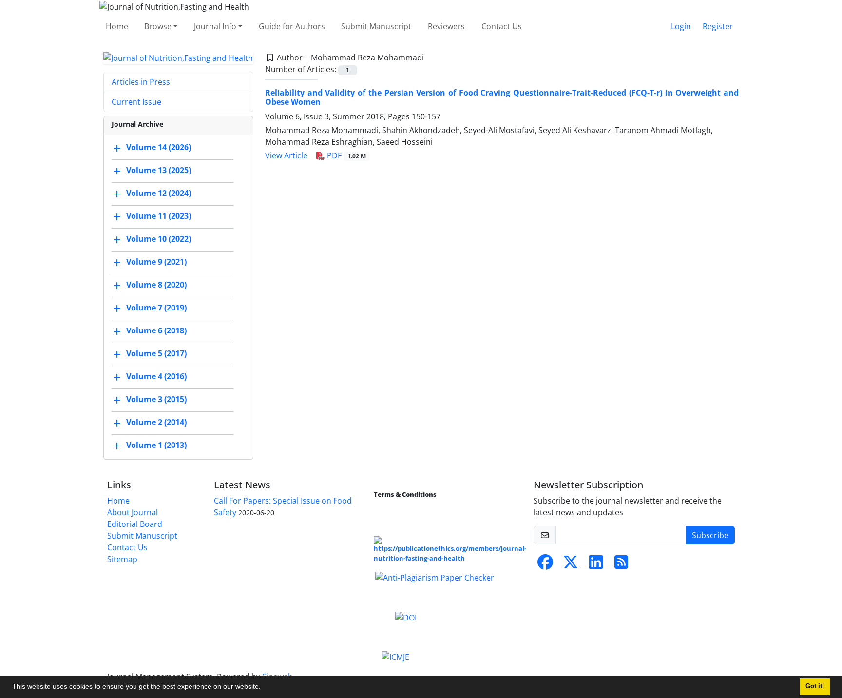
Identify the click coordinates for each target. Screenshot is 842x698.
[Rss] (621, 565)
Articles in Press (141, 82)
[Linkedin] (596, 565)
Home (117, 26)
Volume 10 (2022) (158, 239)
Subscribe (710, 535)
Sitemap (122, 559)
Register (718, 26)
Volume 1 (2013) (156, 445)
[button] (264, 687)
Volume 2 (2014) (156, 422)
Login (681, 26)
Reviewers (446, 26)
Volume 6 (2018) (156, 331)
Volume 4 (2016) (156, 376)
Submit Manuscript (376, 26)
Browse (158, 26)
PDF (345, 155)
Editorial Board (134, 524)
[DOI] (406, 616)
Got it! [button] (814, 686)
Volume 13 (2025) (158, 170)
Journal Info (215, 26)
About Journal (132, 512)
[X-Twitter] (570, 565)
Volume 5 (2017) (156, 354)
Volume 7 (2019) (156, 308)
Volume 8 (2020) (156, 285)
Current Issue (136, 102)
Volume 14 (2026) (158, 147)
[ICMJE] (395, 656)
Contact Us (501, 26)
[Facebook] (545, 565)
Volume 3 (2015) (156, 399)
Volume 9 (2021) (156, 262)
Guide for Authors (292, 26)
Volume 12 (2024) (158, 193)
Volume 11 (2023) (158, 216)
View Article (286, 155)
